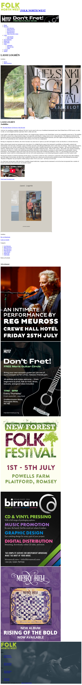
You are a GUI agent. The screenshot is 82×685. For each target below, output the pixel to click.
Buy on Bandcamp (5, 237)
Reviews (6, 26)
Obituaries (9, 45)
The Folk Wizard (6, 127)
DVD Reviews (11, 31)
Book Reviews (11, 32)
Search (5, 51)
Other (5, 44)
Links (8, 48)
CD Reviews (14, 127)
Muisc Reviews (8, 247)
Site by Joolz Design (26, 683)
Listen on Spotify (5, 239)
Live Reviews (10, 28)
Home (5, 25)
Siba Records (21, 127)
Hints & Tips (10, 47)
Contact (6, 49)
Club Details (10, 36)
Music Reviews (11, 29)
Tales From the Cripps (12, 34)
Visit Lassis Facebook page (7, 179)
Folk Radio (7, 42)
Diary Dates (10, 38)
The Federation (8, 39)
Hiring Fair (6, 41)
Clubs (5, 35)
